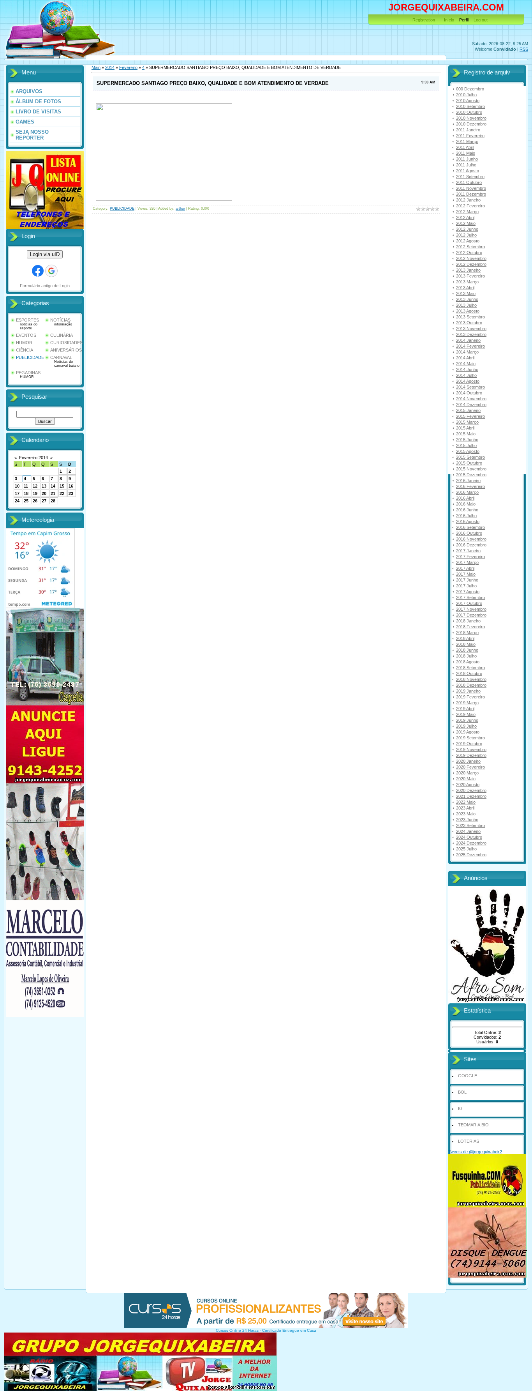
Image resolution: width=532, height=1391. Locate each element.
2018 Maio (466, 644)
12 (35, 486)
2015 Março (467, 422)
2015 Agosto (467, 451)
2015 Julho (466, 445)
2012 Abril (465, 217)
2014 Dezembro (471, 404)
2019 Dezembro (471, 755)
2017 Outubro (469, 603)
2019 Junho (467, 720)
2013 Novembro (471, 328)
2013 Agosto (467, 311)
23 (71, 493)
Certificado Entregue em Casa (289, 1330)
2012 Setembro (470, 246)
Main (96, 67)
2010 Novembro (471, 118)
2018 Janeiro (468, 621)
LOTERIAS (468, 1141)
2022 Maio (466, 802)
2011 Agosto (467, 170)
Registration (423, 20)
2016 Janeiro (468, 480)
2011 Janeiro (468, 129)
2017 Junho (467, 580)
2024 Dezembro (471, 843)
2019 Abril (465, 708)
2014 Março (467, 352)
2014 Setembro (470, 387)
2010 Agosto (467, 100)
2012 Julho (466, 235)
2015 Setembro (470, 457)
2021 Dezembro (471, 796)
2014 (110, 67)
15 (62, 486)
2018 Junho (467, 650)
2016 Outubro (469, 533)
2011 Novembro (471, 188)
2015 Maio (466, 433)
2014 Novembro (471, 398)
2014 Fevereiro (470, 346)
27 (44, 500)
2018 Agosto (467, 661)
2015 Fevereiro (470, 416)
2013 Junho (467, 299)
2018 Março (467, 632)
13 (44, 486)
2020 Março (467, 773)
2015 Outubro (469, 463)
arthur (180, 208)
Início (449, 20)
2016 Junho (467, 509)
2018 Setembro (470, 667)
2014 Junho (467, 369)
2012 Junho (467, 229)
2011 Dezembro (471, 194)
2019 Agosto (467, 732)
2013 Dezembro (471, 334)
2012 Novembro (471, 258)
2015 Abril (465, 428)
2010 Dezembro (471, 124)
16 (71, 486)
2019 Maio (466, 714)
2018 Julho (466, 656)
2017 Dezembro (471, 615)
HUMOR (24, 342)
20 (44, 493)
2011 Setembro (470, 176)
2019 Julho (466, 726)
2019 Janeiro (468, 691)
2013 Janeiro (468, 270)
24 (17, 500)
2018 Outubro (469, 673)
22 (62, 493)
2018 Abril (465, 638)
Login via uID (45, 254)
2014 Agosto (467, 381)
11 (26, 486)
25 (26, 500)
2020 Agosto (467, 784)
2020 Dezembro (471, 790)
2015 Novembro (471, 469)
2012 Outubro (469, 252)
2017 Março (467, 562)
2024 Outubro (469, 837)
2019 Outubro (469, 743)
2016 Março (467, 492)
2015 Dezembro (471, 474)
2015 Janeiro (468, 410)
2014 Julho (466, 375)
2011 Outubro (469, 182)
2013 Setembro (470, 317)
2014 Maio (466, 363)
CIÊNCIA (24, 350)
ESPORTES (27, 320)
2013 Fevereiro (470, 276)
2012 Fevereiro (470, 205)
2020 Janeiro (468, 761)
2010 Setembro (470, 106)
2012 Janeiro (468, 200)
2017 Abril (465, 568)
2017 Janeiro (468, 550)
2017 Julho (466, 585)
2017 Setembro (470, 597)
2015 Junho (467, 439)
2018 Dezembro (471, 685)
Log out (481, 20)
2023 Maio (466, 813)
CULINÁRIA (61, 335)
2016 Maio (466, 504)
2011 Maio (465, 153)
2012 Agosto (467, 241)
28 (53, 500)
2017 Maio (466, 574)
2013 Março (467, 281)
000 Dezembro (470, 89)
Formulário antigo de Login (45, 285)
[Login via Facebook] (38, 271)
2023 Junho (467, 819)
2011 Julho (466, 165)
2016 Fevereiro (470, 486)
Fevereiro (128, 67)
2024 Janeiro (468, 831)
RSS (524, 49)
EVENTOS (26, 335)
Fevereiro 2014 (33, 457)
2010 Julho (466, 94)
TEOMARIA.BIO (473, 1124)
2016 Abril (465, 498)
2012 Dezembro (471, 264)
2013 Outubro (469, 322)
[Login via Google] (51, 271)
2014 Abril (465, 357)
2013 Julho (466, 305)
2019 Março (467, 702)
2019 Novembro (471, 749)
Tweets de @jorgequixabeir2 (475, 1151)
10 (17, 486)
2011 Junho (467, 159)
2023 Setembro (470, 825)
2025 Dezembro (471, 854)
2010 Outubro (469, 112)
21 (53, 493)
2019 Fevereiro (470, 697)
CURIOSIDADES (66, 342)
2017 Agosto (467, 591)
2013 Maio (466, 293)
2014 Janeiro (468, 340)
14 (53, 486)
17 (17, 493)
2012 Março (467, 211)
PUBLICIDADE (30, 357)
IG (460, 1108)
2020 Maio (466, 778)
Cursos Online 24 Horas (237, 1330)
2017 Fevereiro (470, 556)
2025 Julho (466, 849)
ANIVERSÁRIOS (66, 350)
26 (35, 500)
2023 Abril (465, 808)
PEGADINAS (28, 372)
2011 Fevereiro (470, 135)
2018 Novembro (471, 679)
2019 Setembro (470, 737)
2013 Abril (465, 287)
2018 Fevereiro (470, 626)
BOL (462, 1092)
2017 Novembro (471, 609)
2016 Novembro (471, 539)
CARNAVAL (61, 357)
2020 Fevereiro (470, 767)
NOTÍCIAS (60, 320)
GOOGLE (467, 1075)
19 (35, 493)
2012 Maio (466, 223)
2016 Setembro (470, 527)
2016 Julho (466, 515)
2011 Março (467, 141)
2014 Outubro (469, 393)
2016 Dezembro (471, 545)
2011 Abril (465, 147)
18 (26, 493)
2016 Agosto (467, 521)
